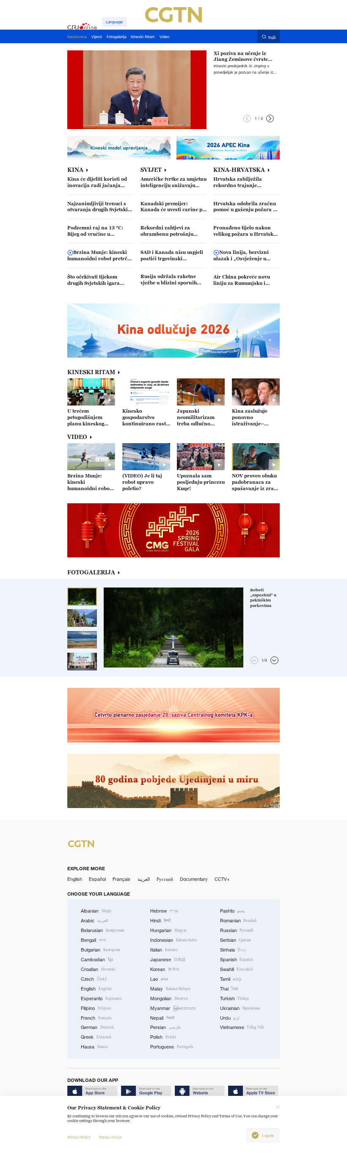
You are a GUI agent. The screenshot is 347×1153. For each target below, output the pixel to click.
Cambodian (97, 960)
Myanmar (173, 1008)
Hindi (160, 921)
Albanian (96, 911)
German (97, 1027)
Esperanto (101, 998)
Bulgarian (100, 950)
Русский (165, 879)
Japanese (167, 960)
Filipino (96, 1008)
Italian (164, 950)
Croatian (98, 969)
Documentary (194, 879)
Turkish (234, 998)
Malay (170, 989)
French (96, 1018)
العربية (144, 879)
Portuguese (171, 1047)
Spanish (236, 960)
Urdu (230, 1018)
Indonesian (173, 940)
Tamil (231, 979)
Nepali (162, 1018)
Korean (164, 969)
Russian (236, 930)
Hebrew (164, 911)
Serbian (235, 940)
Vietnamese (242, 1027)
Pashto (232, 911)
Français (121, 879)
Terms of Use (110, 1137)
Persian (165, 1027)
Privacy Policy (79, 1137)
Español (97, 879)
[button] (247, 118)
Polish (163, 1037)
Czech (94, 979)
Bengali (93, 940)
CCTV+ (222, 879)
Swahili (236, 969)
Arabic (94, 921)
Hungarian (168, 930)
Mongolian (168, 998)
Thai (229, 989)
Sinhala (233, 950)
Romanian (238, 921)
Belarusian (102, 930)
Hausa (94, 1047)
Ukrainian (240, 1008)
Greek (96, 1037)
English (74, 879)
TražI (271, 37)
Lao (159, 979)
